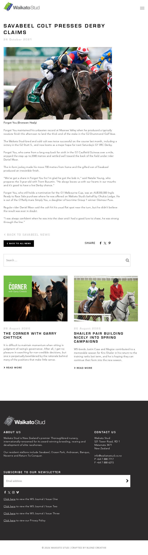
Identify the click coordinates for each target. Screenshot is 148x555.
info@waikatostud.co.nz (108, 455)
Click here (10, 499)
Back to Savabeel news (28, 234)
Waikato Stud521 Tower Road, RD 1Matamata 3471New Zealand (107, 443)
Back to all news (19, 243)
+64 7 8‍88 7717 (105, 459)
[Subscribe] (127, 481)
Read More (13, 367)
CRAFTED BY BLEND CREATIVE (88, 547)
